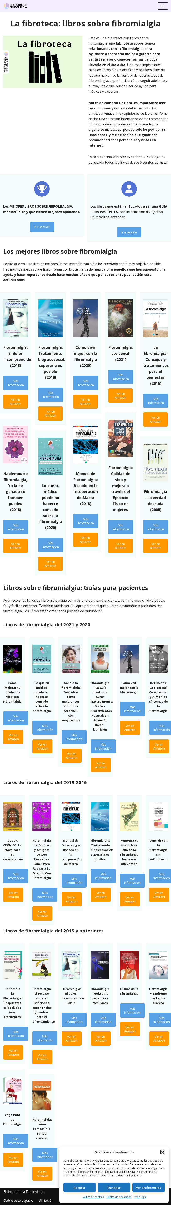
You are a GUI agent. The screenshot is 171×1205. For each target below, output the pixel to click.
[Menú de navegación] (163, 6)
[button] (163, 1152)
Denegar (114, 1187)
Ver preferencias (148, 1187)
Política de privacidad (119, 1197)
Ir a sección (42, 227)
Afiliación (46, 1200)
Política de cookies (93, 1197)
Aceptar (80, 1187)
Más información (16, 383)
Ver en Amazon (15, 402)
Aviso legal (140, 1197)
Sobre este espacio (18, 1200)
